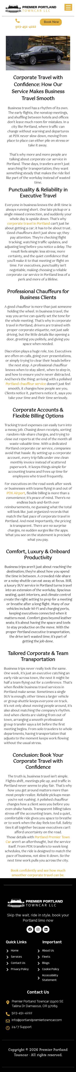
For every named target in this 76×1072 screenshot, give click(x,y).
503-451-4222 (25, 26)
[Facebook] (30, 929)
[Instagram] (38, 929)
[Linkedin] (45, 929)
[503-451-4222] (17, 21)
